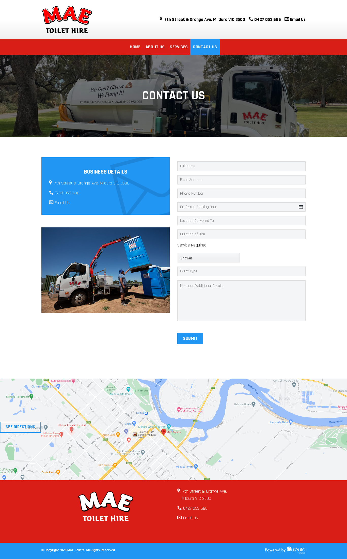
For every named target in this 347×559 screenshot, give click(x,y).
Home (135, 47)
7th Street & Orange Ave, (205, 491)
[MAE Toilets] (84, 19)
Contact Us (205, 47)
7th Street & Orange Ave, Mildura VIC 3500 (204, 19)
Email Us (297, 19)
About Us (155, 47)
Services (179, 47)
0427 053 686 (267, 19)
